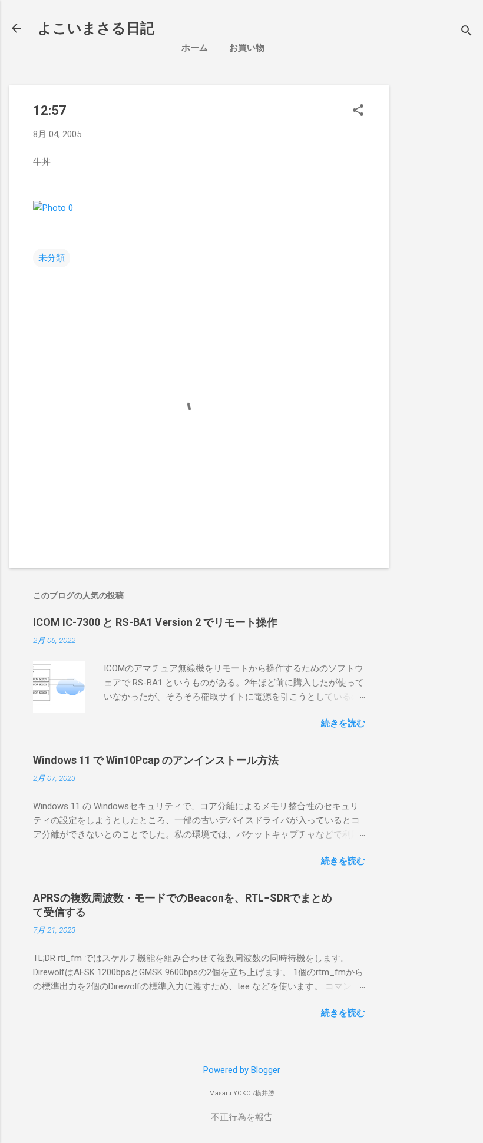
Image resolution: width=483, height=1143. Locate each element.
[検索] (466, 32)
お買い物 (246, 47)
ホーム (194, 47)
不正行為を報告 (242, 1117)
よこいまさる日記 (96, 28)
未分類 (51, 258)
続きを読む (343, 723)
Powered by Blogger (241, 1070)
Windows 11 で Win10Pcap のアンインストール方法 (156, 760)
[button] (358, 111)
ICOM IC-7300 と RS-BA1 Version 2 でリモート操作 (155, 622)
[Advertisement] (440, 262)
